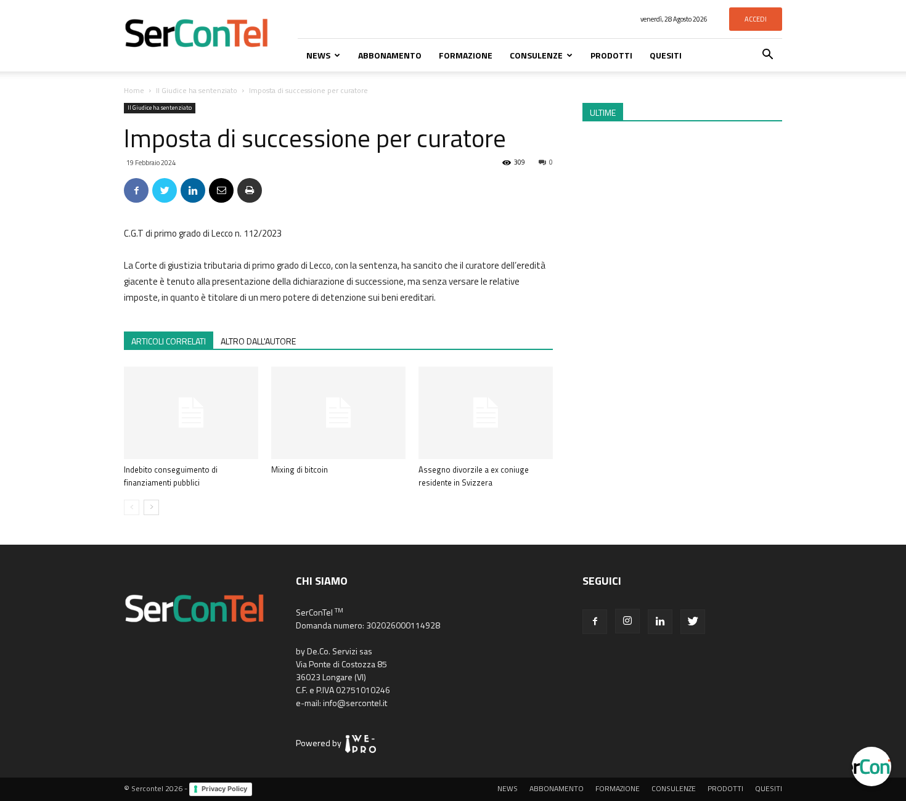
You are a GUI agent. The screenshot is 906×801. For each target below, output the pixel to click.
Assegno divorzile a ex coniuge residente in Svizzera (473, 476)
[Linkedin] (660, 621)
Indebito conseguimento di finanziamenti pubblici (171, 476)
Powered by (320, 742)
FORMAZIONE (465, 55)
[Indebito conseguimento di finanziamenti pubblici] (191, 413)
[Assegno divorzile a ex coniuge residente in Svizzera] (485, 413)
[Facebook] (594, 621)
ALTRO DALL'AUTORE (258, 341)
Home (134, 90)
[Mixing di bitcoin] (338, 413)
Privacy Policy (224, 788)
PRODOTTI (611, 55)
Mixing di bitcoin (299, 469)
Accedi (756, 19)
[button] (767, 56)
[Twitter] (692, 621)
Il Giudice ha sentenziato (196, 90)
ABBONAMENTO (390, 55)
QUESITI (666, 55)
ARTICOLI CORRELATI (168, 341)
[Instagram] (627, 621)
